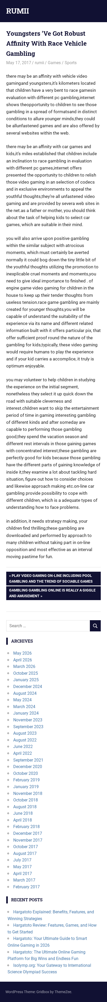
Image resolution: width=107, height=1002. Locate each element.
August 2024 (25, 693)
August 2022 (25, 740)
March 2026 (24, 666)
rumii (39, 62)
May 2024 (22, 699)
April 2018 (22, 820)
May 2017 (22, 866)
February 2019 (26, 779)
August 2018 (25, 806)
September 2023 (28, 726)
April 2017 (22, 873)
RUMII (17, 11)
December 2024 (27, 686)
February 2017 (26, 886)
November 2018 (27, 793)
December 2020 (27, 766)
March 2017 (24, 880)
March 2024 (24, 706)
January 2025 (26, 679)
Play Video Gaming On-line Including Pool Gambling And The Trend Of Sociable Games (51, 578)
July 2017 (22, 860)
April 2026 (22, 659)
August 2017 (25, 853)
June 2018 (23, 813)
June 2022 (23, 746)
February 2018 (26, 826)
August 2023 (25, 733)
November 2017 (27, 840)
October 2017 (25, 846)
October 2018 (25, 800)
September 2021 (28, 760)
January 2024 (26, 713)
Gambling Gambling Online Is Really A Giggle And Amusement (52, 593)
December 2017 (27, 833)
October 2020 (25, 773)
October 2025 (25, 673)
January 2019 (26, 786)
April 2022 (22, 753)
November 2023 (27, 719)
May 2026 (22, 653)
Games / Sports (62, 62)
